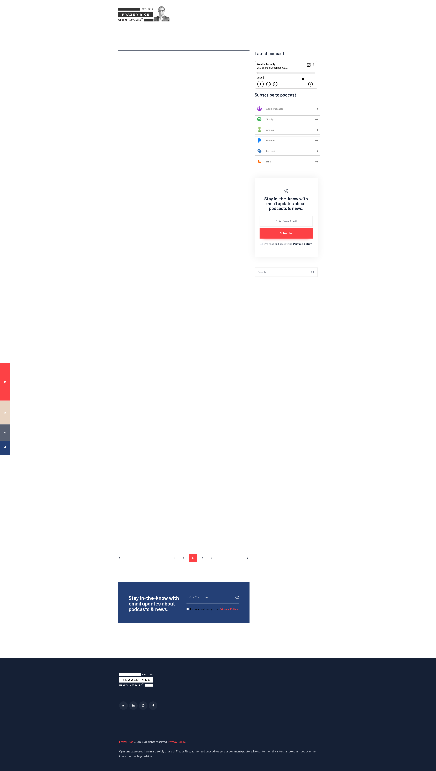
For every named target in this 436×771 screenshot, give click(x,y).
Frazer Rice (126, 741)
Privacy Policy (228, 609)
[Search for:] (286, 272)
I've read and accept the (214, 609)
